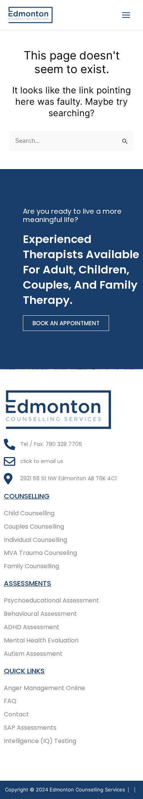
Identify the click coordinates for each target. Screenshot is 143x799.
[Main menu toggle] (126, 15)
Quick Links (24, 671)
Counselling (27, 496)
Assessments (27, 583)
